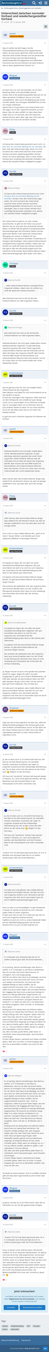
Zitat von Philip (14, 188)
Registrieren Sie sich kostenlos (21, 1299)
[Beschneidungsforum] (14, 3)
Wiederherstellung (17, 1326)
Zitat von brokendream (17, 622)
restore (4, 1329)
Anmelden (11, 1307)
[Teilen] (46, 26)
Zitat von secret (14, 513)
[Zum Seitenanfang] (45, 1348)
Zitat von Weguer (14, 1075)
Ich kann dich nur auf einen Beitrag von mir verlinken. (23, 145)
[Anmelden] (40, 3)
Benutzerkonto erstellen (32, 1307)
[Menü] (46, 3)
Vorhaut (5, 1326)
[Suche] (34, 3)
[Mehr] (45, 43)
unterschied (15, 1329)
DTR (28, 1326)
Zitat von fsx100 (14, 280)
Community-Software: (24, 1348)
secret (6, 22)
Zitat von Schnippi (15, 327)
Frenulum (36, 1326)
